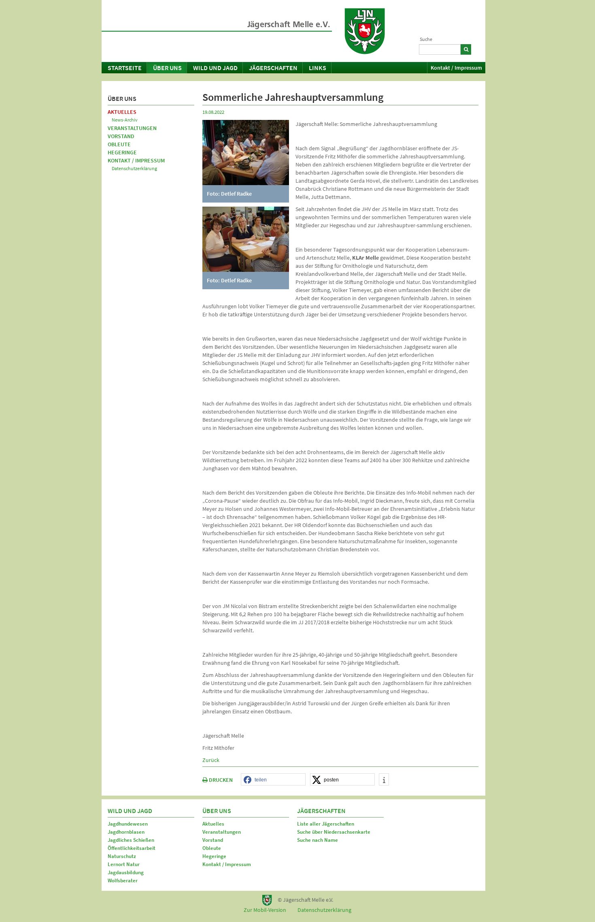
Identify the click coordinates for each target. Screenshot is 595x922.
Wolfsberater (123, 880)
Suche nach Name (317, 840)
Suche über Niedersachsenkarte (333, 831)
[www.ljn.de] (364, 31)
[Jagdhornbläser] (245, 152)
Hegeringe (122, 152)
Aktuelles (122, 111)
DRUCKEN (220, 779)
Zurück (210, 760)
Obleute (119, 144)
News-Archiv (125, 120)
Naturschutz (122, 856)
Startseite (125, 68)
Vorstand (121, 136)
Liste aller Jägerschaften (325, 823)
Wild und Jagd (215, 68)
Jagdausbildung (126, 872)
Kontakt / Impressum (456, 67)
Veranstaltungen (132, 128)
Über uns (167, 68)
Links (317, 68)
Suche (426, 39)
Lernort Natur (124, 864)
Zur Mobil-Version (265, 909)
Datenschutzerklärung (134, 168)
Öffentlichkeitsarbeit (131, 848)
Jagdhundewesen (128, 823)
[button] (273, 780)
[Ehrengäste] (245, 238)
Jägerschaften (273, 68)
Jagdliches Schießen (131, 840)
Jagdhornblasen (126, 831)
